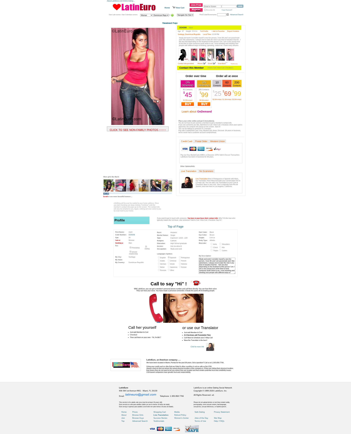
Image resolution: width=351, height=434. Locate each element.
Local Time (207, 34)
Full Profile (204, 31)
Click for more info (197, 347)
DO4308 (132, 235)
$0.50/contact (204, 100)
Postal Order (201, 141)
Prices (135, 412)
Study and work (176, 249)
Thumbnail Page (170, 23)
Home (167, 8)
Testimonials (158, 421)
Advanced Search (236, 15)
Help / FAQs (219, 421)
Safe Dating (200, 412)
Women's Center (181, 418)
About (123, 415)
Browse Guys (138, 418)
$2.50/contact (217, 99)
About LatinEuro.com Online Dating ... (121, 1)
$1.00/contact (187, 100)
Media (177, 412)
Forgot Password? (227, 10)
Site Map (218, 418)
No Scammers (206, 171)
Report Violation (233, 31)
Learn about (197, 111)
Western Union (217, 141)
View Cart (180, 8)
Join (123, 418)
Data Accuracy (234, 63)
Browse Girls (137, 415)
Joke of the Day (201, 418)
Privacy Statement (222, 412)
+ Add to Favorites (218, 31)
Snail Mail (221, 64)
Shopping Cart (159, 412)
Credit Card (186, 141)
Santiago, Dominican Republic (189, 34)
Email (210, 64)
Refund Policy (180, 415)
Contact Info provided (186, 64)
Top (122, 421)
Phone (200, 64)
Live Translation (188, 171)
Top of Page (175, 226)
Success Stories (160, 418)
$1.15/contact (226, 99)
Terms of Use (200, 421)
